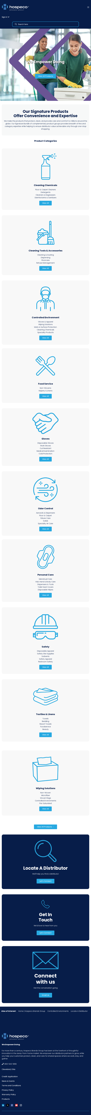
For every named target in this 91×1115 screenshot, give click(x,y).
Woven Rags (45, 798)
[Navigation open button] (88, 7)
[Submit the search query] (16, 24)
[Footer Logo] (16, 1036)
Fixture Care (45, 518)
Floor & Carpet (45, 515)
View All (45, 203)
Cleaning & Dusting (45, 255)
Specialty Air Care (45, 523)
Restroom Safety (45, 661)
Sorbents (45, 656)
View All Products (45, 76)
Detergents (45, 192)
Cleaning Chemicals (45, 329)
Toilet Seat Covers (45, 587)
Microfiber (45, 795)
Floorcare (46, 260)
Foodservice (45, 726)
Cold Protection (45, 453)
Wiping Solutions (45, 324)
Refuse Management (45, 263)
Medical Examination (45, 451)
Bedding (45, 721)
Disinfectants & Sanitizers (45, 197)
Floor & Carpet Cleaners (45, 189)
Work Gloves (45, 445)
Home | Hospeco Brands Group (31, 1011)
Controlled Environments (45, 800)
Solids (45, 521)
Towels (45, 718)
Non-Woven (45, 792)
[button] (5, 17)
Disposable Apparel (45, 651)
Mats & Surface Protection (45, 327)
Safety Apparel (45, 659)
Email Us (45, 995)
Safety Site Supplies (45, 653)
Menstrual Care (45, 579)
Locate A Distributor (79, 1011)
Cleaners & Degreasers (45, 195)
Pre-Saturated (45, 803)
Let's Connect (45, 881)
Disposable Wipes (45, 589)
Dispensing (45, 257)
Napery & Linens (45, 390)
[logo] (16, 7)
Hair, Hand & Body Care (45, 581)
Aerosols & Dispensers (45, 513)
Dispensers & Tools (45, 584)
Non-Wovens (45, 388)
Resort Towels (45, 724)
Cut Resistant (45, 448)
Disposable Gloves (46, 443)
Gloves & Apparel (45, 321)
